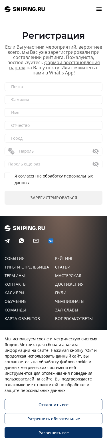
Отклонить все (53, 404)
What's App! (62, 73)
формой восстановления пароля (54, 65)
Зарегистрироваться (53, 197)
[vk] (51, 241)
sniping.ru (25, 9)
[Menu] (99, 9)
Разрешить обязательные (53, 418)
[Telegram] (7, 241)
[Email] (36, 241)
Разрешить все (54, 432)
